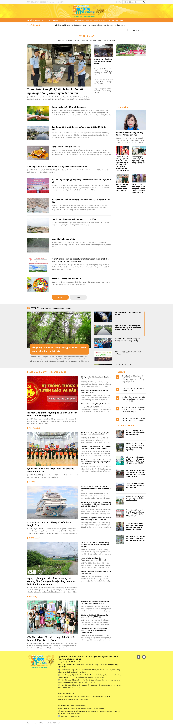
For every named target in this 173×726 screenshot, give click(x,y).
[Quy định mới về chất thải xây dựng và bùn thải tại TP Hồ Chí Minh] (38, 133)
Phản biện (115, 20)
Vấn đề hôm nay (35, 20)
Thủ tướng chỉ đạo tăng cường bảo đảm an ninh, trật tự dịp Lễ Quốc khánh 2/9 (96, 519)
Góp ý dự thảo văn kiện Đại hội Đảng (102, 40)
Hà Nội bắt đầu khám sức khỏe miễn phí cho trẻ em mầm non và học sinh (95, 602)
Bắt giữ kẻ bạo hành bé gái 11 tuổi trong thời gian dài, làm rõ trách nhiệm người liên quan (139, 188)
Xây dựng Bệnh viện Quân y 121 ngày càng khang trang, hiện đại (138, 160)
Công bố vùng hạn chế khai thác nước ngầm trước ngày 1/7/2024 (103, 91)
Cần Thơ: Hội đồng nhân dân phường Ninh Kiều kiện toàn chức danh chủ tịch (96, 434)
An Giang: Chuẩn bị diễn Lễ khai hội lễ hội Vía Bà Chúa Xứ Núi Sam (57, 166)
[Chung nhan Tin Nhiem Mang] (69, 716)
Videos (122, 20)
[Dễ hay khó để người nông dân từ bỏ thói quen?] (103, 356)
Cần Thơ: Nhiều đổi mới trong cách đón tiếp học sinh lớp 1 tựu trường (51, 639)
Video (69, 308)
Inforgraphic (59, 308)
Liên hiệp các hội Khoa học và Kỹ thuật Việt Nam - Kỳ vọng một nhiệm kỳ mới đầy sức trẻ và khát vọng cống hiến (70, 25)
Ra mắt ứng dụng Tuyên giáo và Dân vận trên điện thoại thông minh (52, 414)
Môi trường (53, 20)
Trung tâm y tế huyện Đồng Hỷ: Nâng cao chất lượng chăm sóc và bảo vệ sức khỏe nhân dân (135, 513)
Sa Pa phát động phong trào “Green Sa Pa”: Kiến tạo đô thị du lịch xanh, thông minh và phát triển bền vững (96, 504)
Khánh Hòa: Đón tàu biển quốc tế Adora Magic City (49, 524)
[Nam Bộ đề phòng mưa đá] (38, 245)
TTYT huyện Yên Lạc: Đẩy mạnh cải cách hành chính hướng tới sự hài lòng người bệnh (135, 447)
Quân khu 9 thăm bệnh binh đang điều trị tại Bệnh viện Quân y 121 (122, 187)
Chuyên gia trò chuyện (102, 20)
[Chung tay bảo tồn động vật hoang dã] (38, 113)
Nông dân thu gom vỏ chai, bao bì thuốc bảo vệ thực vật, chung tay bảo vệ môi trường (133, 409)
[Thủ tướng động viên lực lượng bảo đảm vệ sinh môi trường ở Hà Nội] (103, 343)
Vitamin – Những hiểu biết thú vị (66, 278)
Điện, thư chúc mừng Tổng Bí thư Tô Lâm (95, 404)
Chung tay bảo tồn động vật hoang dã (69, 107)
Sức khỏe (45, 20)
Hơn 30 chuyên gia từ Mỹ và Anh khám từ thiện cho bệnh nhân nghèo (135, 432)
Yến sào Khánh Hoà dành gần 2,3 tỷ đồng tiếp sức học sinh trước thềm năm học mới (96, 488)
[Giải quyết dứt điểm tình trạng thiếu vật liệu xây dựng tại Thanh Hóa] (38, 205)
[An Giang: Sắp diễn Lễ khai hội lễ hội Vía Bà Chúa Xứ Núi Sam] (103, 50)
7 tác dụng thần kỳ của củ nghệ (66, 147)
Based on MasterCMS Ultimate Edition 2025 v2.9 (43, 723)
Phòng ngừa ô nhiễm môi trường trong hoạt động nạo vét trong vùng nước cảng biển (103, 72)
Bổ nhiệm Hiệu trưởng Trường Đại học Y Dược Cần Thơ (129, 133)
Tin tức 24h (84, 40)
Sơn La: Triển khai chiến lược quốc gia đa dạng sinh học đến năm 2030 (103, 82)
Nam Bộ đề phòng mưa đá (63, 239)
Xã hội (77, 40)
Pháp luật (69, 40)
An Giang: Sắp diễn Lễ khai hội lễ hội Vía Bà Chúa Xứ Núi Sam (103, 61)
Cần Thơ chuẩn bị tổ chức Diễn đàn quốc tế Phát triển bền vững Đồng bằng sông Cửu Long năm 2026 (96, 462)
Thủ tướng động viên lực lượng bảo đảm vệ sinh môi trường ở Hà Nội (127, 340)
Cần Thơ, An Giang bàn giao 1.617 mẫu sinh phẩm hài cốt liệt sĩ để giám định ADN (96, 447)
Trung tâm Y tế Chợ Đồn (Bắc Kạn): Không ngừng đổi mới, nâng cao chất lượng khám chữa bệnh (134, 526)
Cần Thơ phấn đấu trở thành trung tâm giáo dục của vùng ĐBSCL (94, 616)
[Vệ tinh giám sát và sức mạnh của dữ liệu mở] (103, 317)
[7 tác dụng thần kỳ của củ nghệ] (38, 153)
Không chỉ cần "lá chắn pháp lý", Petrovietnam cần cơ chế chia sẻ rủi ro (94, 559)
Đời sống (67, 20)
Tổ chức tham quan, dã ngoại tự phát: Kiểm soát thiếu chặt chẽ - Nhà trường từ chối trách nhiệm (81, 260)
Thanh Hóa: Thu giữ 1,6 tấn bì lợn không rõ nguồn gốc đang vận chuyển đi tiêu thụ (55, 91)
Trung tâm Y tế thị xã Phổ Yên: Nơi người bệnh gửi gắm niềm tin (135, 485)
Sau (78, 297)
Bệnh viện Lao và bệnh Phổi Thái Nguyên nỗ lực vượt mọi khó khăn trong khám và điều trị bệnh (135, 473)
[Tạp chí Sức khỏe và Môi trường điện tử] (86, 11)
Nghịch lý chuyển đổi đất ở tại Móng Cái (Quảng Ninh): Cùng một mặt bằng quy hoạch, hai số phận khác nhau (52, 581)
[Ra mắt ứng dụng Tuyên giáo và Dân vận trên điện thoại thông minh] (52, 393)
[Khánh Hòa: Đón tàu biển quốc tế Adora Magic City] (52, 502)
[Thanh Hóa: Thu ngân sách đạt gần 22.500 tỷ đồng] (38, 225)
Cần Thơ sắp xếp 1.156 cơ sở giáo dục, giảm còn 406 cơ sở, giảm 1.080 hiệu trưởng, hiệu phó (94, 630)
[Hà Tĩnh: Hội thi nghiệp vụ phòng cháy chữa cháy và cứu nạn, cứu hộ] (38, 185)
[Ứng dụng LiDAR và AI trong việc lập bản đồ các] (59, 330)
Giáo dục (61, 40)
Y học (61, 20)
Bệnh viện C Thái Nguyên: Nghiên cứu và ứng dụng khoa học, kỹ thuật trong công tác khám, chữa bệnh (135, 460)
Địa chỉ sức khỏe (126, 426)
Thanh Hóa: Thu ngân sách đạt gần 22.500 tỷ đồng (74, 219)
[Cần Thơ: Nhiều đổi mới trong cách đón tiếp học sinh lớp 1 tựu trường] (52, 617)
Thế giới (74, 20)
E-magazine (47, 308)
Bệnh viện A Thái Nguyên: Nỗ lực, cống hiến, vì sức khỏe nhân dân (135, 499)
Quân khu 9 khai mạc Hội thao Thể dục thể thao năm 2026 (50, 470)
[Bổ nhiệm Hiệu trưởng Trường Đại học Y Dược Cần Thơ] (131, 120)
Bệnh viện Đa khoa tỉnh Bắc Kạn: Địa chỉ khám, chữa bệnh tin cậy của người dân (135, 538)
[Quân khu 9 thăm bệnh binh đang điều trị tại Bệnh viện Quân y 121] (122, 178)
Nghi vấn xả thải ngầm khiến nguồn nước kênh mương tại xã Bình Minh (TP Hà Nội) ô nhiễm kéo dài (128, 327)
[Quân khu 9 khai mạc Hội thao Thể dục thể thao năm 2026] (52, 449)
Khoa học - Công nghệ (85, 20)
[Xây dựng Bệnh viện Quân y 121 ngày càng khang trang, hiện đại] (139, 150)
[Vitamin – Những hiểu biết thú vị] (38, 284)
